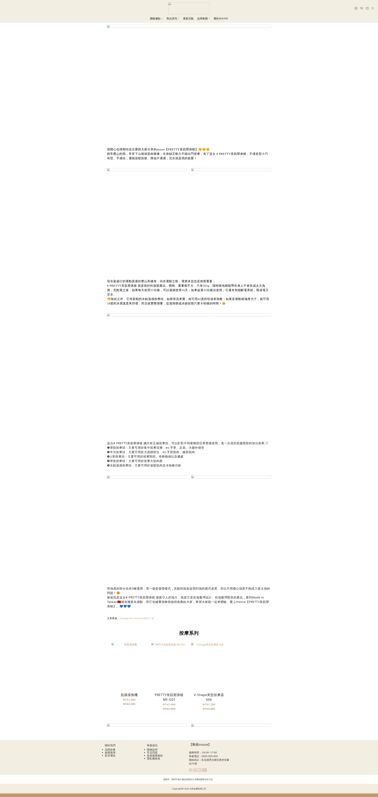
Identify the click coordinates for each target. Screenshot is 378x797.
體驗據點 (155, 18)
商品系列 (172, 18)
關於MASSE (221, 18)
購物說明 (152, 749)
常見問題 (152, 752)
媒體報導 (110, 752)
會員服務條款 (155, 755)
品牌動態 (202, 18)
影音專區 (110, 755)
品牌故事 (110, 749)
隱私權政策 (153, 758)
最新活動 (188, 18)
